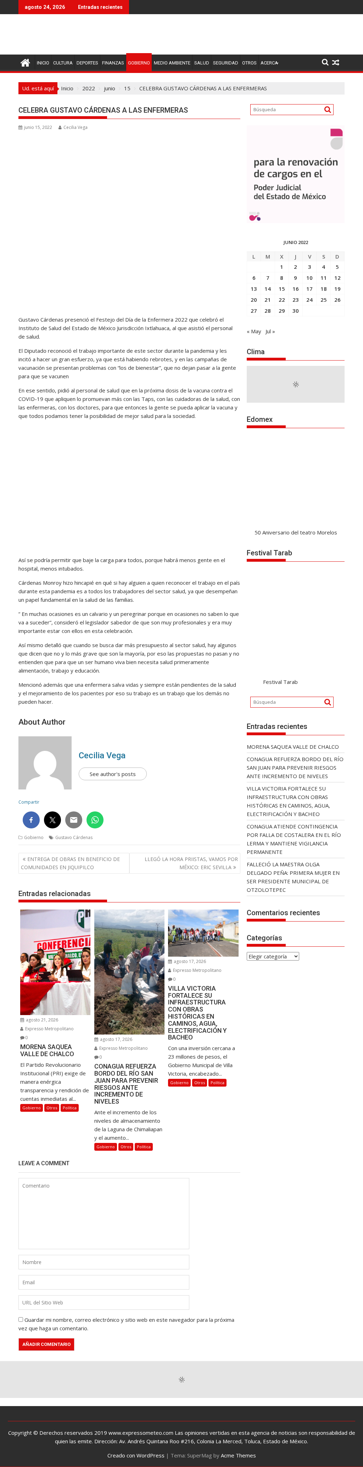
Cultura (63, 63)
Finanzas (113, 63)
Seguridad (225, 63)
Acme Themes (238, 1455)
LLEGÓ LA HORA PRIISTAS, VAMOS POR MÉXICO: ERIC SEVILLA (191, 863)
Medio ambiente (172, 63)
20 (254, 299)
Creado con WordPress (135, 1455)
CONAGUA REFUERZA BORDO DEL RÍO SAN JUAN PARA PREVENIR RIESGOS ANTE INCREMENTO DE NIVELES (295, 767)
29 (282, 310)
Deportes (87, 63)
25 (323, 299)
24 (309, 299)
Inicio (43, 63)
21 (267, 299)
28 (267, 310)
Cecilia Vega (75, 127)
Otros (249, 63)
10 (309, 277)
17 (309, 288)
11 (323, 277)
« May (254, 331)
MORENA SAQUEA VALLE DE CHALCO (293, 746)
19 (337, 288)
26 (337, 299)
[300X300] (296, 221)
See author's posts (113, 773)
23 (295, 299)
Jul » (270, 331)
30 (295, 310)
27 (254, 310)
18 (323, 288)
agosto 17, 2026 (115, 1039)
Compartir (28, 802)
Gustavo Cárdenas (74, 837)
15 (282, 288)
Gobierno (139, 63)
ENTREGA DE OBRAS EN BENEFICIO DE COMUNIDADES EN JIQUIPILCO (70, 863)
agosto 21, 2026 (41, 1020)
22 (282, 299)
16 (295, 288)
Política (70, 1107)
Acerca (269, 63)
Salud (201, 63)
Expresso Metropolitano (49, 1029)
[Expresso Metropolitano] (25, 62)
